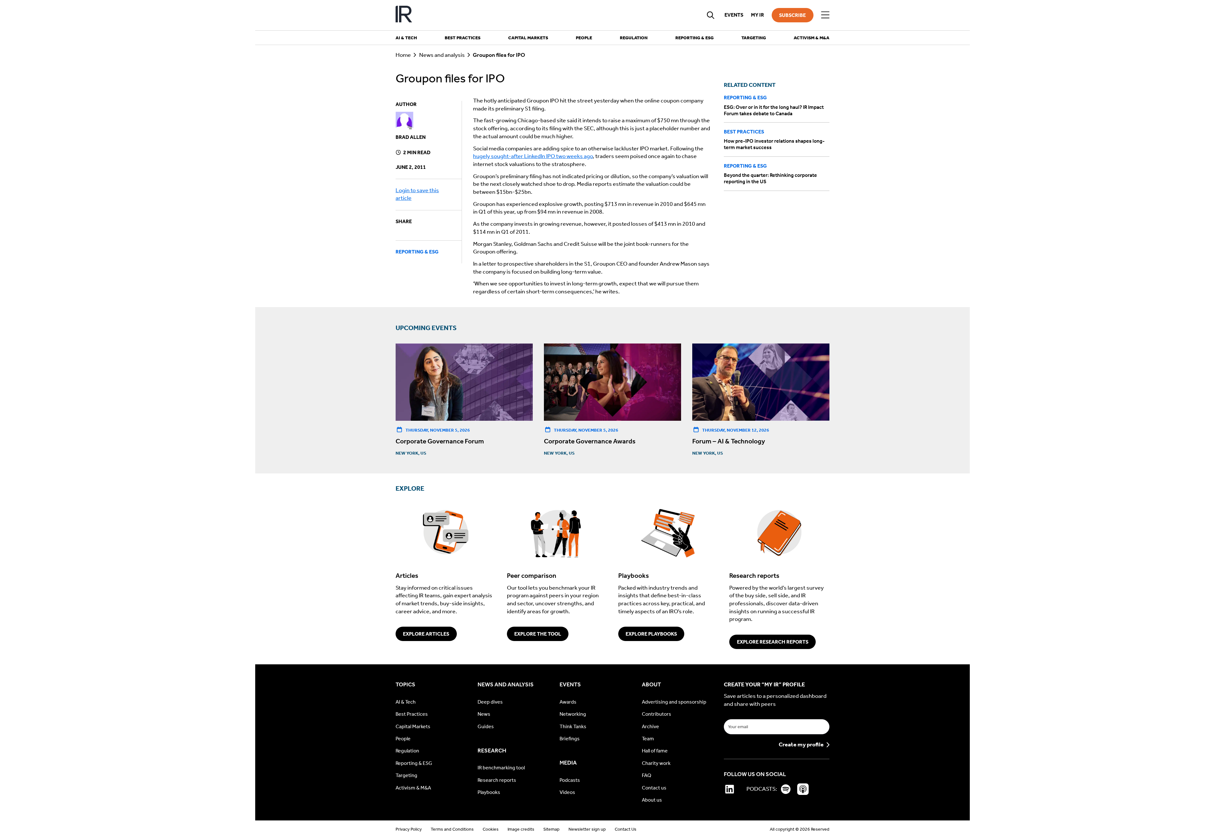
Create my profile (801, 745)
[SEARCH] (711, 15)
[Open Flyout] (825, 15)
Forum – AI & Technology (728, 441)
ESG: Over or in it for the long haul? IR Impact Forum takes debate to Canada (774, 110)
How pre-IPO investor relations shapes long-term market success (774, 144)
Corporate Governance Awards (589, 441)
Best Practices (744, 132)
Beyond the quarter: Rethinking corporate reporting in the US (770, 178)
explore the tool (537, 634)
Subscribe (792, 15)
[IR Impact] (404, 15)
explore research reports (772, 642)
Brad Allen (411, 137)
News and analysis (442, 55)
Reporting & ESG (417, 252)
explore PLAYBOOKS (651, 634)
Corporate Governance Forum (440, 441)
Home (403, 55)
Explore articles (426, 634)
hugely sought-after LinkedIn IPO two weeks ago (533, 156)
